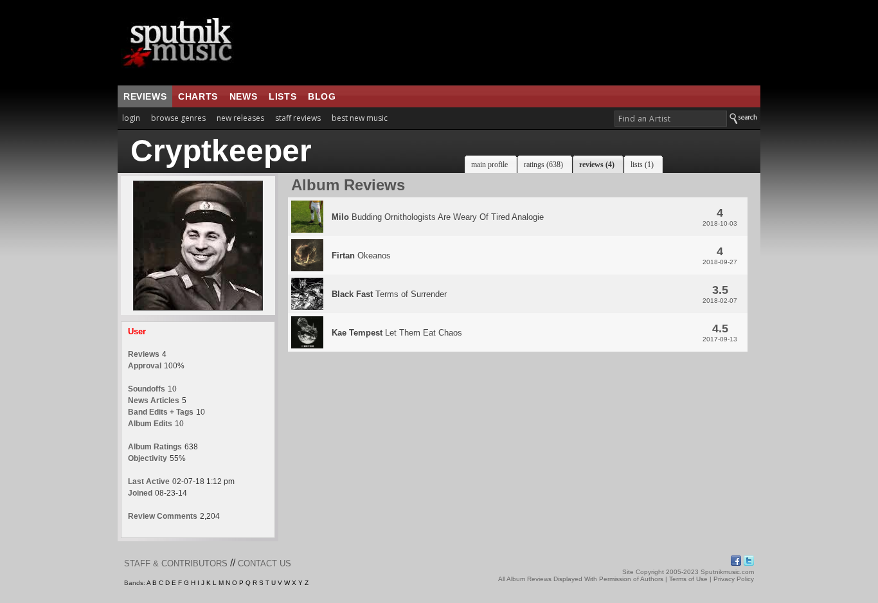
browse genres (178, 118)
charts (198, 96)
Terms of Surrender (389, 294)
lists (282, 96)
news (243, 96)
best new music (360, 118)
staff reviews (298, 118)
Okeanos (361, 255)
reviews (144, 96)
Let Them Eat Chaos (397, 333)
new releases (240, 118)
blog (322, 96)
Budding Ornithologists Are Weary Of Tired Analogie (438, 217)
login (131, 118)
